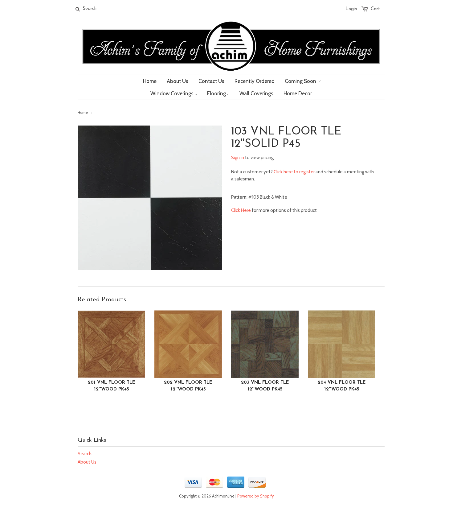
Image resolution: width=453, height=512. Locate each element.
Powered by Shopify (255, 495)
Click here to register (294, 172)
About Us (87, 462)
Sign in (237, 157)
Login (351, 9)
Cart (375, 9)
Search (85, 453)
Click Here (241, 210)
